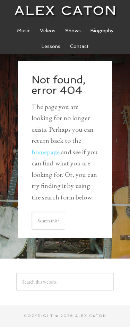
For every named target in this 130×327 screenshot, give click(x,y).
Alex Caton (65, 10)
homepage (46, 151)
